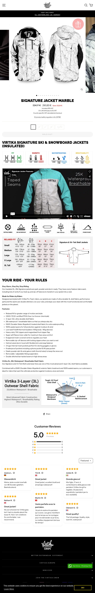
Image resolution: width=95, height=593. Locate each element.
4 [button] (43, 95)
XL (51, 127)
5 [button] (45, 95)
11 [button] (56, 95)
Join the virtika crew (47, 578)
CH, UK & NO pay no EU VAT (47, 110)
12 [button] (58, 95)
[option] (47, 14)
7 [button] (48, 95)
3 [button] (41, 95)
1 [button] (36, 95)
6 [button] (47, 95)
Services (47, 570)
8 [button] (50, 95)
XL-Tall (59, 127)
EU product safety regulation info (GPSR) (47, 117)
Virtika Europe (48, 563)
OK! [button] (82, 588)
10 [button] (54, 95)
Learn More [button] (9, 589)
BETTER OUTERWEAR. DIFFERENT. (47, 555)
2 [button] (39, 95)
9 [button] (52, 95)
